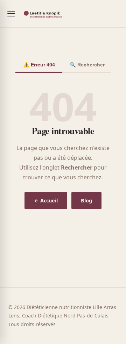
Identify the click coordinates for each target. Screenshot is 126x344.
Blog (86, 200)
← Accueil (46, 200)
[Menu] (11, 13)
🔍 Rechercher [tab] (87, 64)
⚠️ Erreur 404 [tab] (39, 64)
